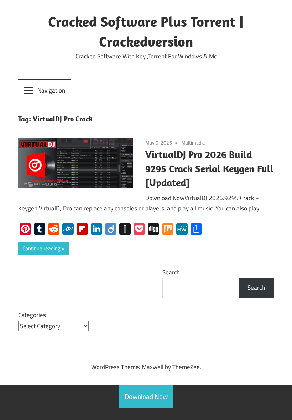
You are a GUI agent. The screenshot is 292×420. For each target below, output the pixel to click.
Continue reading (41, 248)
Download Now (146, 396)
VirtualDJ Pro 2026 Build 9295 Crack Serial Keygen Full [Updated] (209, 168)
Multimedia (193, 142)
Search (171, 272)
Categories (32, 315)
